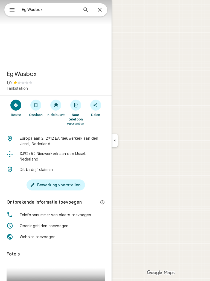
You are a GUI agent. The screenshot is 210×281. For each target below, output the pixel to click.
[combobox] (50, 9)
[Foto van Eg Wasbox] (56, 33)
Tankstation (17, 88)
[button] (56, 214)
